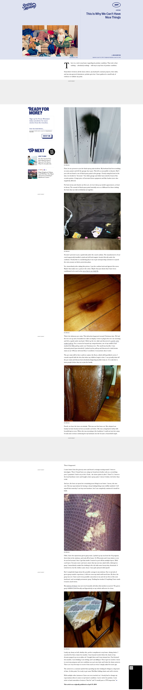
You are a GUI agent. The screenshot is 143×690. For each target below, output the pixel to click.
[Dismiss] (140, 667)
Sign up (45, 136)
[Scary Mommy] (29, 6)
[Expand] (130, 667)
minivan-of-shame (72, 586)
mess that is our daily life (90, 271)
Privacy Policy (31, 131)
